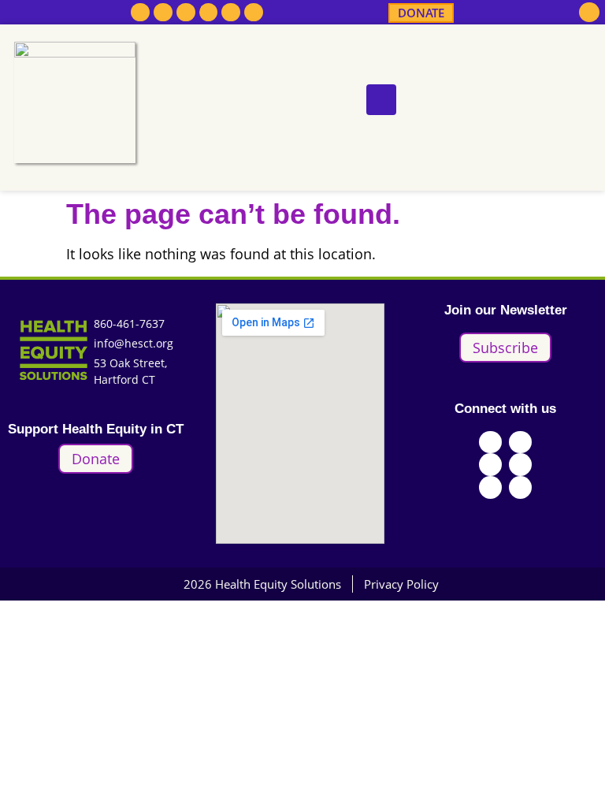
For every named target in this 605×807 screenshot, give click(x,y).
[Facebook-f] (140, 12)
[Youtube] (208, 12)
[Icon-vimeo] (230, 12)
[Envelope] (253, 12)
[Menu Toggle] (381, 99)
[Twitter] (163, 12)
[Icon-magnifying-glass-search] (589, 12)
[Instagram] (185, 12)
